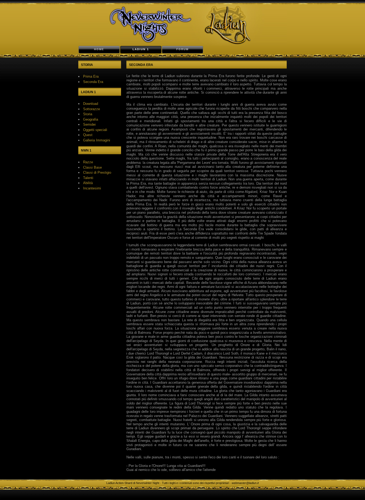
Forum (182, 49)
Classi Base (92, 167)
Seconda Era (93, 82)
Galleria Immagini (96, 140)
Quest (87, 135)
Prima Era (91, 76)
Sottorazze (91, 109)
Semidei (89, 124)
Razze (88, 162)
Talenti (88, 178)
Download (90, 104)
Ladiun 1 (141, 49)
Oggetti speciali (95, 130)
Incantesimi (92, 188)
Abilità (88, 183)
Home (99, 49)
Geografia (90, 119)
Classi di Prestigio (97, 172)
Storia (87, 114)
